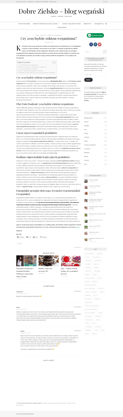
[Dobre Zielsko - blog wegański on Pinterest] (99, 44)
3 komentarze (77, 247)
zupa (102, 330)
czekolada (97, 260)
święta (94, 333)
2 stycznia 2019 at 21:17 (22, 293)
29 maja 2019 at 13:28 (25, 333)
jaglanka (97, 271)
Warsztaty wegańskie (42, 1)
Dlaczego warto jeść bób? (94, 226)
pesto (96, 295)
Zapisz (88, 80)
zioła (96, 330)
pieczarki (88, 299)
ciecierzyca (96, 257)
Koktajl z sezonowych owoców (96, 220)
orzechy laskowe (91, 292)
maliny (87, 281)
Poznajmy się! (31, 1)
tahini (98, 319)
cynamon (88, 260)
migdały (95, 281)
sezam (100, 312)
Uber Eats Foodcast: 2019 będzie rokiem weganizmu (32, 67)
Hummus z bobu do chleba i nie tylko (97, 213)
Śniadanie (86, 152)
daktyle (96, 264)
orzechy (101, 288)
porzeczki (88, 302)
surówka (98, 316)
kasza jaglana (90, 278)
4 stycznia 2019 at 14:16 (22, 309)
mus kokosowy (90, 288)
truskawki (88, 326)
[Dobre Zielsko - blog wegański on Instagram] (95, 44)
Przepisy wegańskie (55, 35)
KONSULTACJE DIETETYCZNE (72, 24)
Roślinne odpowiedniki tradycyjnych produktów (30, 70)
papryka (88, 295)
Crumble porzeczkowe (94, 232)
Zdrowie (86, 160)
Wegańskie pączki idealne (94, 186)
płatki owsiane (90, 312)
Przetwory (87, 149)
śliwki (87, 333)
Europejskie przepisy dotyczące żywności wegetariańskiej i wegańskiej (36, 72)
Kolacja (86, 133)
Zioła (85, 164)
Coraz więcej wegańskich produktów (28, 69)
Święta (86, 156)
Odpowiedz (77, 291)
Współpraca (52, 1)
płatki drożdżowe (91, 309)
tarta (87, 323)
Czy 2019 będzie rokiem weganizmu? (28, 65)
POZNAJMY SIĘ (99, 24)
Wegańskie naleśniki (93, 179)
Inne (37, 35)
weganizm (19, 243)
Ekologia (86, 125)
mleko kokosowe (90, 285)
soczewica (88, 316)
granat (96, 267)
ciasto (87, 257)
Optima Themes (30, 414)
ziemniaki (88, 330)
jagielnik (88, 271)
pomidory (97, 299)
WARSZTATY (87, 24)
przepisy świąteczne (92, 305)
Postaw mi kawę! (21, 1)
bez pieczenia (89, 253)
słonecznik (89, 319)
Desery (86, 122)
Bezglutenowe (88, 118)
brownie (99, 253)
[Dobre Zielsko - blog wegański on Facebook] (91, 44)
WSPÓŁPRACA (62, 27)
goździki (88, 267)
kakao (95, 274)
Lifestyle (43, 35)
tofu (94, 323)
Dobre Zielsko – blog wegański (61, 11)
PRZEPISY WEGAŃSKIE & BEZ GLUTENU (45, 24)
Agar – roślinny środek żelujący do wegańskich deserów (69, 271)
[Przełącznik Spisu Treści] (53, 62)
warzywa (98, 326)
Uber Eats (24, 107)
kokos (100, 278)
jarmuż (87, 274)
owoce (102, 292)
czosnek (88, 264)
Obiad (86, 141)
